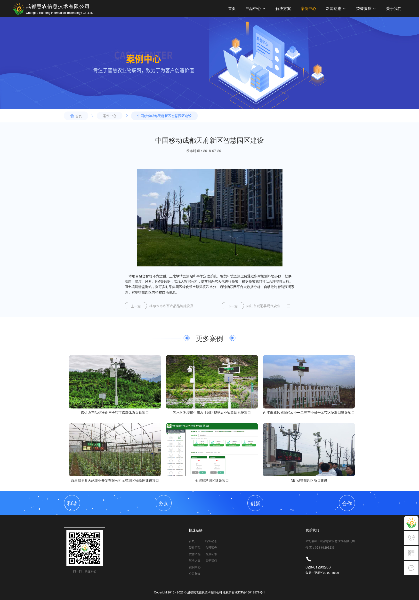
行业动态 (211, 541)
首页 (232, 8)
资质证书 (211, 554)
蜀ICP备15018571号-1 (250, 592)
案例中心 (308, 8)
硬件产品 (195, 547)
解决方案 (283, 8)
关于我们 (394, 8)
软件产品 (195, 554)
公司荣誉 (211, 547)
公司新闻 (195, 573)
